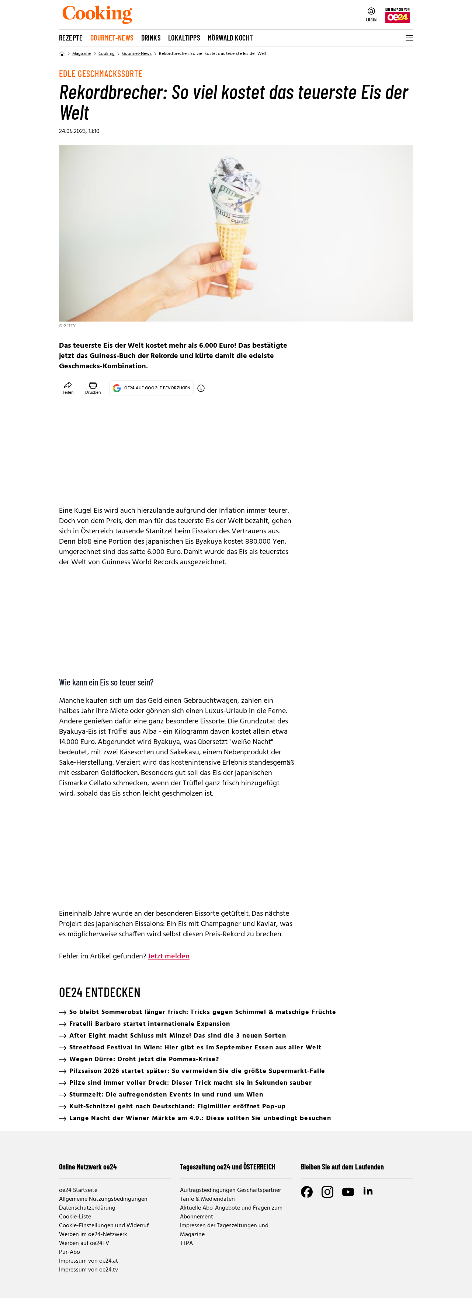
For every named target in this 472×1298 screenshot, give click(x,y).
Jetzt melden (169, 956)
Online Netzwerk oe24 (88, 1166)
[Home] (62, 54)
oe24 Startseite (78, 1190)
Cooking (106, 54)
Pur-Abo (69, 1252)
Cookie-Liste (75, 1217)
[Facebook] (307, 1192)
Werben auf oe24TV (84, 1243)
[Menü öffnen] (408, 38)
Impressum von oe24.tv (88, 1270)
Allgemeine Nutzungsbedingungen (103, 1199)
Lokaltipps (184, 37)
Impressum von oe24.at (88, 1261)
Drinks (151, 37)
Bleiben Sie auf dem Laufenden (342, 1166)
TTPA (186, 1243)
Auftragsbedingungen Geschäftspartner (230, 1190)
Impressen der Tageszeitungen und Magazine (224, 1230)
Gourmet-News (112, 37)
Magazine (81, 54)
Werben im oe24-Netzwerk (93, 1234)
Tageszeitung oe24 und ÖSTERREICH (227, 1166)
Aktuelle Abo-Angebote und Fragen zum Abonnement (231, 1212)
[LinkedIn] (369, 1192)
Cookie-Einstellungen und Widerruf (104, 1226)
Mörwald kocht (230, 37)
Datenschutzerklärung (87, 1208)
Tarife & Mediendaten (207, 1199)
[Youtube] (348, 1192)
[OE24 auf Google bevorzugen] (201, 388)
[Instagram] (327, 1192)
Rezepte (71, 37)
